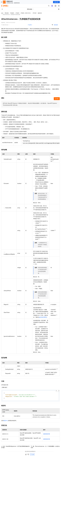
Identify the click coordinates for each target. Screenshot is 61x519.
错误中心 (6, 420)
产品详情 (30, 24)
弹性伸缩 (7, 13)
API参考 (17, 13)
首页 (2, 13)
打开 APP (56, 2)
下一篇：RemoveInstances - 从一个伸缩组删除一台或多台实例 (45, 446)
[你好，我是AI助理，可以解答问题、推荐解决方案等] (52, 5)
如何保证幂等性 (43, 317)
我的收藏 (56, 24)
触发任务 (40, 13)
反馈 (33, 454)
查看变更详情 (46, 434)
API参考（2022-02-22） (26, 13)
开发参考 (12, 13)
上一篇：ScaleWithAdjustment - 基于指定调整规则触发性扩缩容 (15, 446)
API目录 (34, 13)
